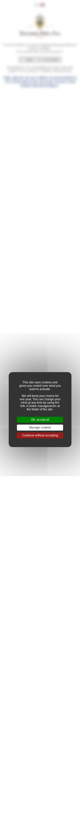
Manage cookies (40, 427)
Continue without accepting (40, 435)
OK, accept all (40, 419)
